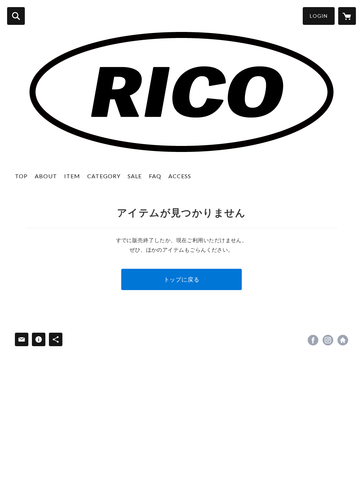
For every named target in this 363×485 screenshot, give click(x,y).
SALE (135, 176)
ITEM (72, 176)
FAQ (155, 176)
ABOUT (46, 176)
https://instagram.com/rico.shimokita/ (328, 340)
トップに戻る (182, 279)
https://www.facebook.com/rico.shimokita (313, 340)
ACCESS (179, 176)
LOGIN (319, 16)
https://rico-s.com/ (342, 340)
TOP (21, 176)
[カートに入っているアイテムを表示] (347, 16)
